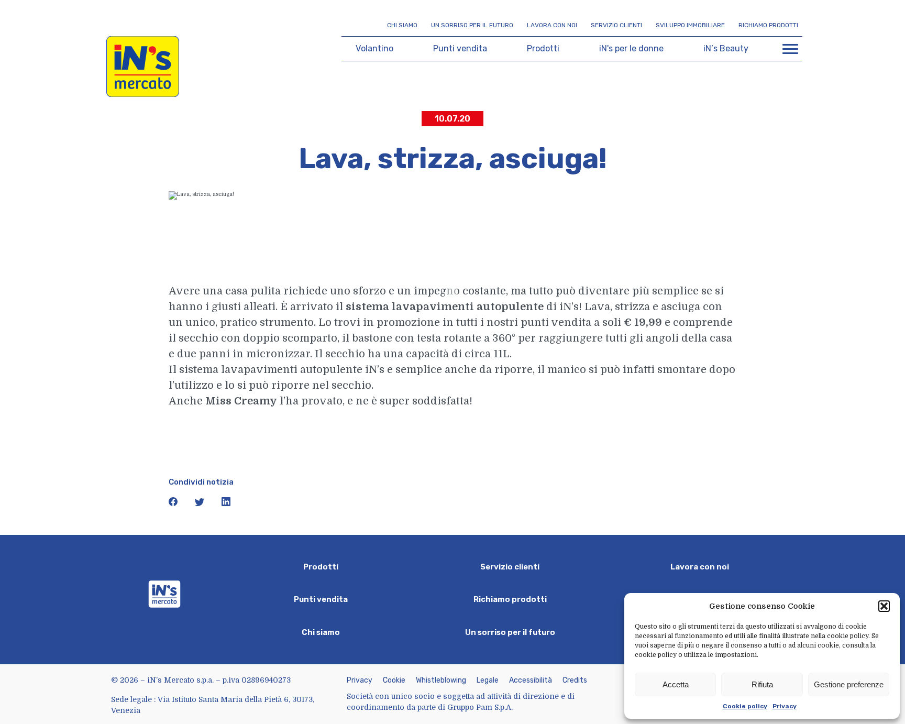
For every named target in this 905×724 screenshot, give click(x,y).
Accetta (676, 684)
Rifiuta (762, 684)
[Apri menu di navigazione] (790, 49)
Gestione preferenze (849, 684)
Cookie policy (745, 706)
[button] (884, 606)
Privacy (784, 706)
